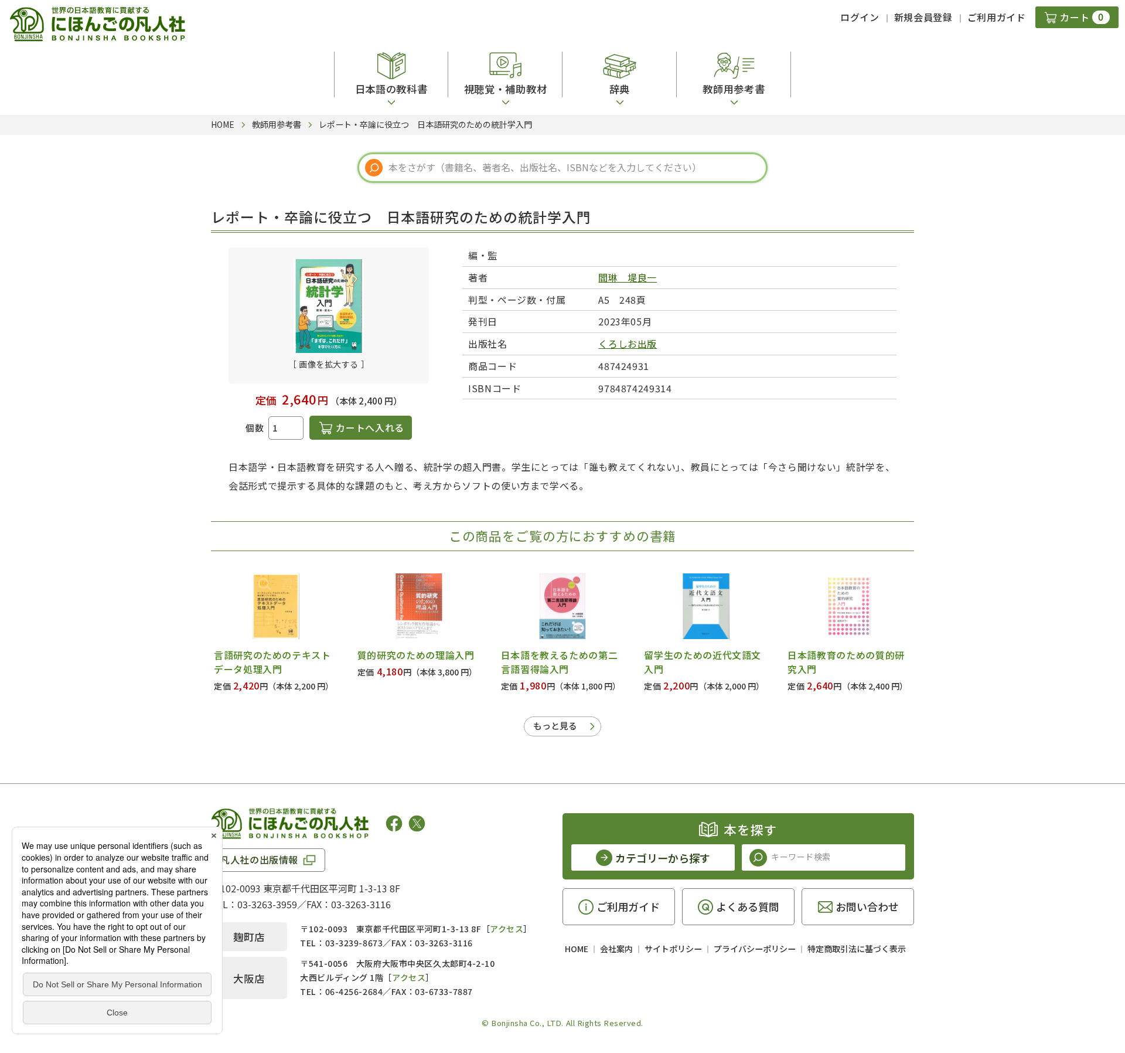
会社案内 (616, 949)
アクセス (506, 929)
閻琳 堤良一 (627, 277)
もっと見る (555, 725)
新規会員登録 (923, 17)
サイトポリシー (673, 949)
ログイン (859, 17)
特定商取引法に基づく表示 (856, 949)
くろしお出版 (627, 344)
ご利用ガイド (996, 17)
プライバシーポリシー (755, 949)
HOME (576, 949)
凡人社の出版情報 (259, 859)
